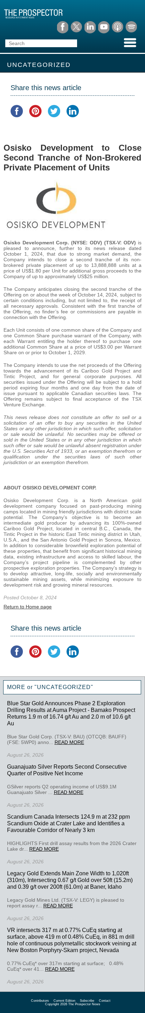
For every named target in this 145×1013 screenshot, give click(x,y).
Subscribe (87, 1000)
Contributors (40, 1000)
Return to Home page (28, 606)
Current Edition (64, 1000)
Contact (105, 1000)
